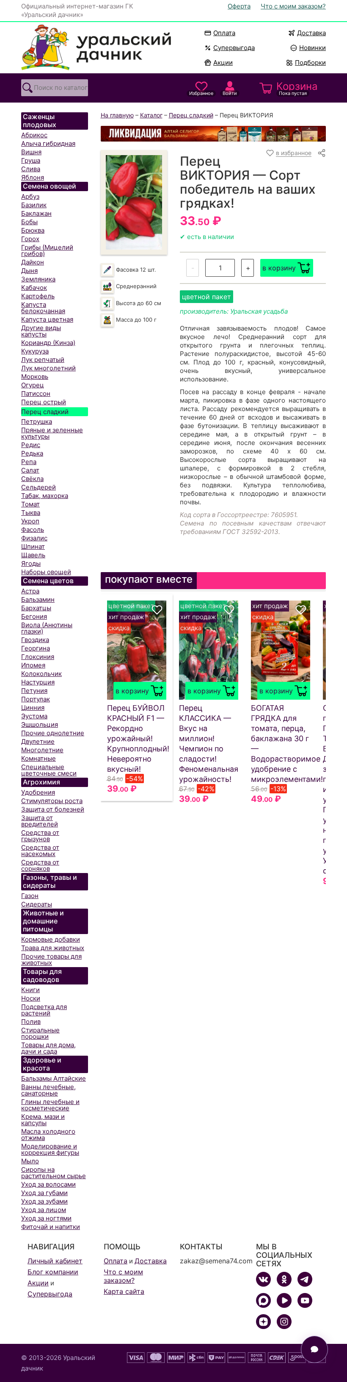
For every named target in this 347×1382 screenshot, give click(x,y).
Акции (223, 62)
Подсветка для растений (44, 1010)
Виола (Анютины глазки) (46, 628)
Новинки (309, 48)
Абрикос (34, 135)
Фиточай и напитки (50, 1227)
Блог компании (53, 1272)
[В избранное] (157, 610)
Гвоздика (35, 640)
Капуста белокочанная (43, 307)
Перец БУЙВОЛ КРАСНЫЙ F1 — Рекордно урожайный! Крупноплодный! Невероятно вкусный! (136, 738)
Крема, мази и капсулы (43, 1119)
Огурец (32, 385)
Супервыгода (234, 48)
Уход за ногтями (46, 1218)
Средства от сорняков (40, 865)
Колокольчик (41, 673)
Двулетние (38, 741)
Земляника (38, 279)
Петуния (34, 690)
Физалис (34, 538)
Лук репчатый (42, 359)
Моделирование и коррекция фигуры (50, 1149)
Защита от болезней (52, 809)
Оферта (239, 6)
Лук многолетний (48, 368)
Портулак (35, 699)
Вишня (31, 152)
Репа (28, 462)
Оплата (224, 33)
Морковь (34, 376)
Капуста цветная (47, 319)
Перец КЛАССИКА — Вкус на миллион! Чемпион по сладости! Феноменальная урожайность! (208, 744)
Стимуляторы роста (52, 801)
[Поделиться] (321, 153)
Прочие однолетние (52, 733)
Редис (30, 445)
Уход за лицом (43, 1210)
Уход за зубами (44, 1201)
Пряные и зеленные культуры (52, 433)
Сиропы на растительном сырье (53, 1172)
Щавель (33, 555)
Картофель (38, 296)
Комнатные (38, 758)
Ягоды (31, 563)
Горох (30, 239)
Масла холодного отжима (48, 1134)
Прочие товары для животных (51, 959)
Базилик (34, 205)
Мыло (30, 1161)
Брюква (32, 230)
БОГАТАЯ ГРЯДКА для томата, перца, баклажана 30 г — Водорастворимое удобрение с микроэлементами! (280, 744)
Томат (30, 504)
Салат (30, 470)
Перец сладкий (45, 412)
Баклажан (36, 213)
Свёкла (32, 478)
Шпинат (33, 546)
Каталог (151, 115)
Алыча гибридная (48, 143)
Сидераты (36, 904)
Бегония (34, 616)
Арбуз (30, 196)
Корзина (297, 88)
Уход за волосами (48, 1184)
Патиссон (35, 393)
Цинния (32, 707)
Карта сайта (124, 1291)
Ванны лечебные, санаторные (48, 1090)
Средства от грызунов (40, 835)
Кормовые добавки (50, 939)
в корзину (279, 268)
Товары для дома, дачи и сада (48, 1048)
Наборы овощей (46, 572)
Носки (30, 998)
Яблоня (32, 177)
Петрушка (36, 421)
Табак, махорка (44, 495)
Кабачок (34, 287)
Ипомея (33, 665)
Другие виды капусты (41, 331)
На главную (117, 115)
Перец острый (43, 402)
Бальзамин (38, 599)
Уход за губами (44, 1193)
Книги (30, 990)
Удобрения (38, 792)
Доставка (311, 33)
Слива (30, 169)
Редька (32, 453)
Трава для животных (52, 948)
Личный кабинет (55, 1261)
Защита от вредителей (39, 821)
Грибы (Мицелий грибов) (47, 250)
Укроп (30, 521)
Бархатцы (36, 608)
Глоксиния (37, 656)
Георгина (35, 648)
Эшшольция (39, 724)
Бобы (29, 222)
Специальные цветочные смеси (49, 770)
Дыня (29, 270)
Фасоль (32, 529)
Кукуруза (35, 351)
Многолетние (42, 750)
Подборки (310, 62)
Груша (30, 160)
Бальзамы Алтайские (53, 1078)
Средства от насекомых (40, 850)
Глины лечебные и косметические (50, 1104)
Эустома (34, 716)
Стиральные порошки (40, 1033)
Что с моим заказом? (293, 6)
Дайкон (32, 262)
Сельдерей (38, 487)
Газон (30, 896)
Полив (31, 1021)
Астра (30, 591)
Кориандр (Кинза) (48, 342)
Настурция (38, 682)
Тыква (30, 512)
